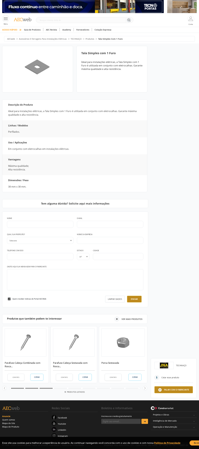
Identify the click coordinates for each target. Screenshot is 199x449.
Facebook (62, 417)
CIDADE (96, 250)
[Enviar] (144, 421)
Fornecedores (82, 29)
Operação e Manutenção (165, 426)
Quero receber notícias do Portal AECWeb (29, 299)
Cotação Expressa (103, 29)
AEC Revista (51, 29)
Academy (66, 29)
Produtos (90, 38)
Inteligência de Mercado (165, 420)
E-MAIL (79, 218)
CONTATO (16, 377)
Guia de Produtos (32, 29)
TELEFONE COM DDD (15, 250)
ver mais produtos (131, 319)
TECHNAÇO (76, 38)
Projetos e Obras (161, 414)
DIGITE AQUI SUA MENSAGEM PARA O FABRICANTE (26, 266)
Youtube (62, 423)
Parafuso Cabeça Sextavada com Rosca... (70, 364)
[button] (4, 388)
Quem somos (8, 419)
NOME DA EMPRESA (85, 234)
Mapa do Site (8, 423)
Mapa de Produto (10, 426)
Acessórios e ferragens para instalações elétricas (43, 38)
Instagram (63, 436)
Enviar (134, 299)
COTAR (36, 377)
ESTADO (80, 250)
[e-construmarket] (162, 407)
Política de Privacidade (167, 442)
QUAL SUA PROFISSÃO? (16, 234)
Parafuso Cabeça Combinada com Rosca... (22, 364)
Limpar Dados (115, 299)
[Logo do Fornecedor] (164, 365)
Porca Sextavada (110, 362)
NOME (9, 218)
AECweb (11, 38)
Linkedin (62, 430)
